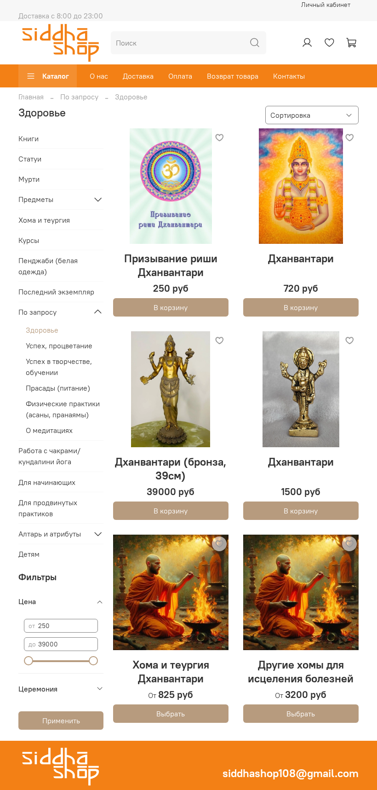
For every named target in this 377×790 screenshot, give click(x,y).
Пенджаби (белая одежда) (48, 266)
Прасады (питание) (58, 387)
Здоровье (42, 329)
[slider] (28, 661)
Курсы (28, 240)
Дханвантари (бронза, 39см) (170, 468)
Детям (29, 554)
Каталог (55, 76)
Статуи (29, 158)
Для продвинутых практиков (47, 508)
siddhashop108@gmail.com (291, 773)
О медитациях (49, 430)
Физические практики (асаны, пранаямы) (63, 409)
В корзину (171, 307)
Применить (61, 720)
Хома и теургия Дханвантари (170, 671)
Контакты (289, 76)
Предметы (35, 199)
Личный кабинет (325, 4)
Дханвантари (301, 258)
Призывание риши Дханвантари (170, 265)
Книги (28, 138)
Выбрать (170, 713)
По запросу (79, 96)
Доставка (138, 76)
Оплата (180, 76)
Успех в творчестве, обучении (59, 367)
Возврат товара (232, 76)
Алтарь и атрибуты (49, 533)
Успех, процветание (59, 345)
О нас (99, 76)
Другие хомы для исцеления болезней (301, 671)
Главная (31, 96)
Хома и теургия (44, 220)
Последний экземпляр (56, 291)
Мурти (29, 179)
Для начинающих (46, 482)
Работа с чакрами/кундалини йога (49, 456)
